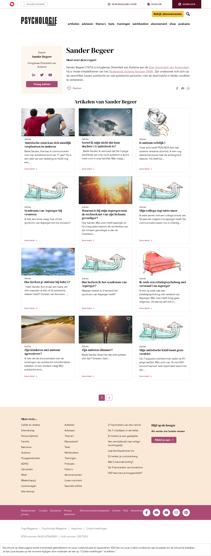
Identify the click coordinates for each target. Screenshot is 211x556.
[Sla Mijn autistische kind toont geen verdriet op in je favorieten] (186, 319)
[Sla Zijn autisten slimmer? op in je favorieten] (128, 319)
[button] (186, 4)
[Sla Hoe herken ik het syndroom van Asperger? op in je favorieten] (128, 251)
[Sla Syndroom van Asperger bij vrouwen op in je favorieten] (71, 179)
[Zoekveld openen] (188, 14)
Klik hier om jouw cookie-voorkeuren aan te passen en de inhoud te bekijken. (153, 547)
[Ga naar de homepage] (39, 21)
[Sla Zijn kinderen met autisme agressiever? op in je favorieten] (71, 319)
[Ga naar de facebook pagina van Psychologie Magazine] (146, 512)
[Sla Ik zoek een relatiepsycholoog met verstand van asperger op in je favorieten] (186, 251)
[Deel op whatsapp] (188, 88)
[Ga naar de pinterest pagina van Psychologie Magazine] (186, 512)
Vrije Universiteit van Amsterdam (169, 67)
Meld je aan (162, 440)
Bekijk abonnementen (168, 14)
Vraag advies (42, 84)
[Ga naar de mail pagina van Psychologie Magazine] (156, 512)
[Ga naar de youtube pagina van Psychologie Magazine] (166, 512)
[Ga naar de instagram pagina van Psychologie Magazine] (176, 512)
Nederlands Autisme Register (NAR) (131, 71)
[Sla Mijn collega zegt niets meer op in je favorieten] (186, 179)
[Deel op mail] (182, 88)
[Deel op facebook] (177, 88)
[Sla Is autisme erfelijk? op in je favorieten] (186, 111)
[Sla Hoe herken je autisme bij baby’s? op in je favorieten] (71, 251)
